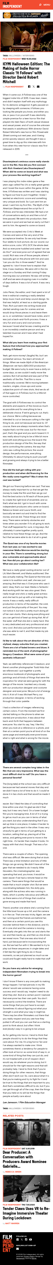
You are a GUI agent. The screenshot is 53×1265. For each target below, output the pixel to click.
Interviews (28, 56)
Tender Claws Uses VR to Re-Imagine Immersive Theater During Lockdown (26, 1213)
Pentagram (20, 1258)
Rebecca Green (13, 1172)
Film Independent (12, 59)
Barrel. (34, 1258)
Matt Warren (12, 1223)
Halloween (15, 56)
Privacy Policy (29, 1256)
